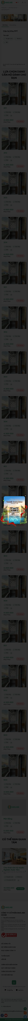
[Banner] (14, 510)
